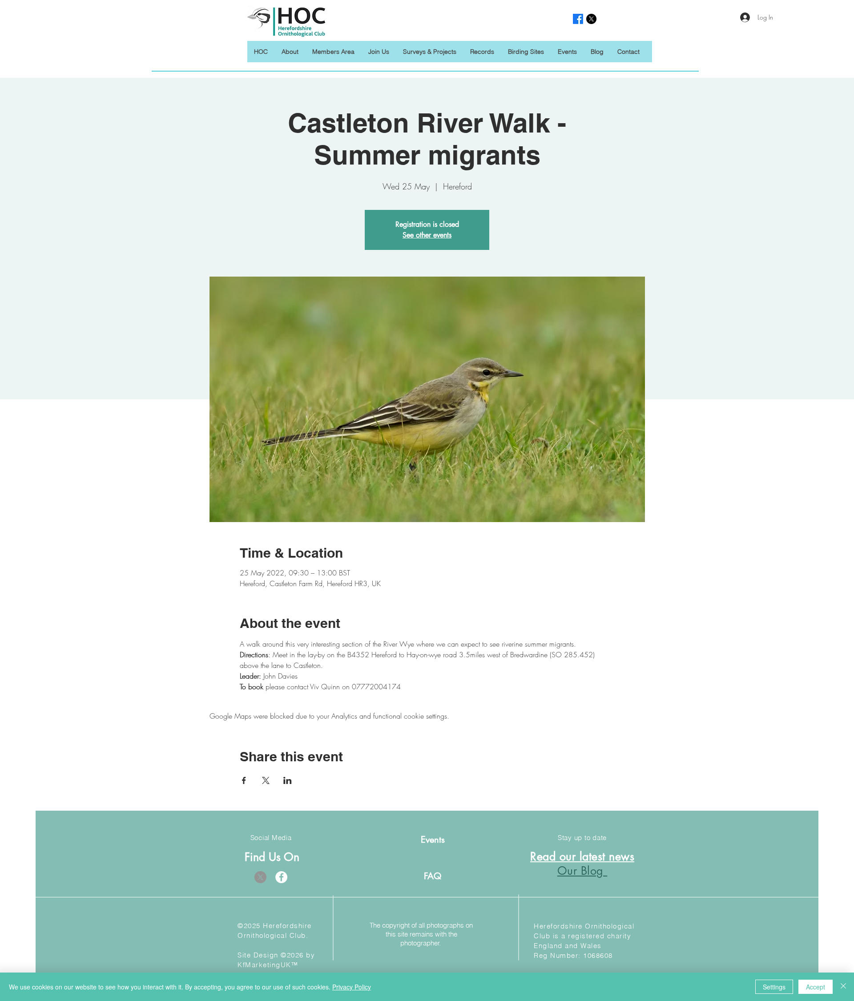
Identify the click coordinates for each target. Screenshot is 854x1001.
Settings (774, 986)
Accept (815, 986)
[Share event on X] (266, 780)
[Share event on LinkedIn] (287, 780)
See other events (427, 235)
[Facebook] (281, 877)
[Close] (843, 987)
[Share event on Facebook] (244, 780)
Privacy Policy (351, 986)
